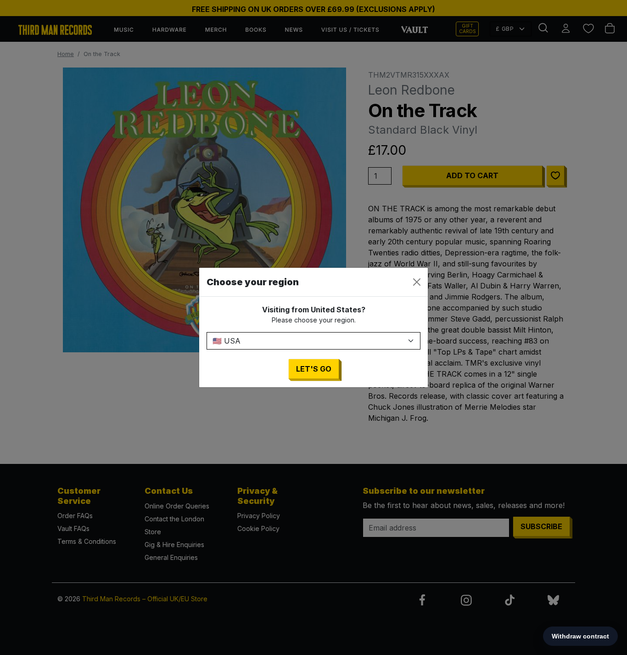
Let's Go (313, 368)
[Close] (416, 282)
